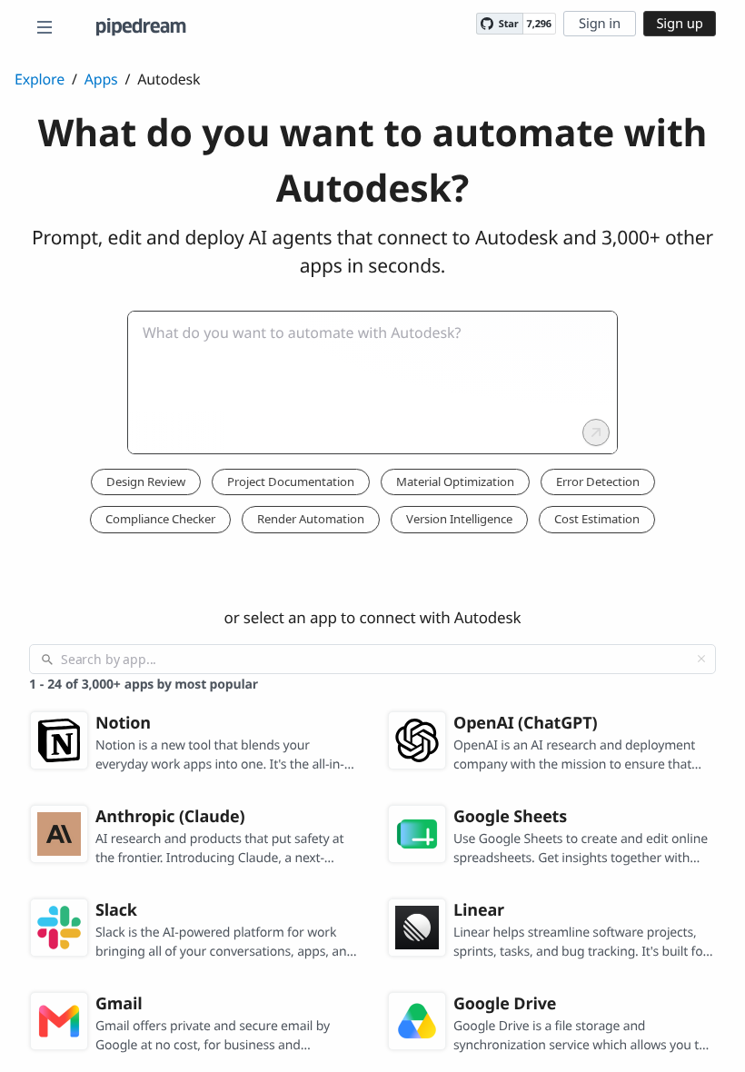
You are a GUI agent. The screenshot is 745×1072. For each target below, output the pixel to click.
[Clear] (701, 658)
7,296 (539, 24)
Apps (101, 79)
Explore (40, 79)
